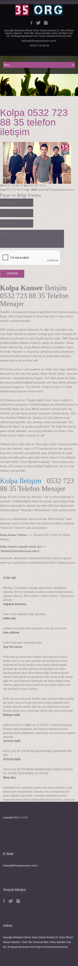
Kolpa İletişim (20, 481)
